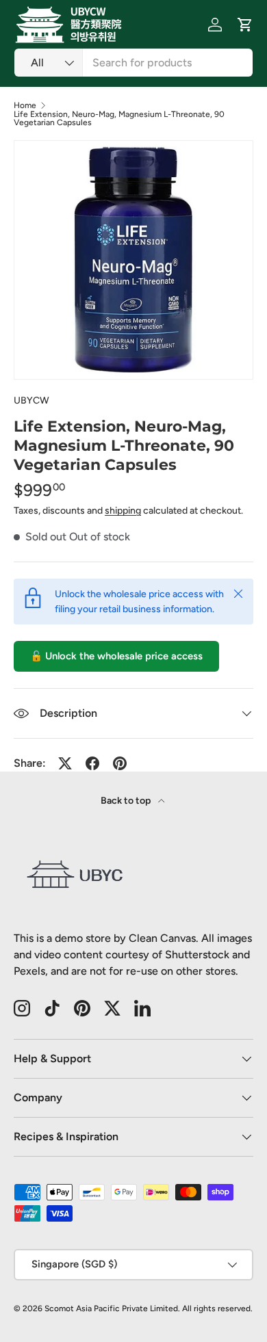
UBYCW (31, 400)
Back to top (127, 800)
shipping (123, 510)
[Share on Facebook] (92, 763)
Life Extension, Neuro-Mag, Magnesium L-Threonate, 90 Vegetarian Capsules (119, 118)
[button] (245, 25)
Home (25, 105)
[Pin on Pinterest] (120, 763)
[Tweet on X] (65, 763)
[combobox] (133, 63)
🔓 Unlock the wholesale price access (116, 656)
